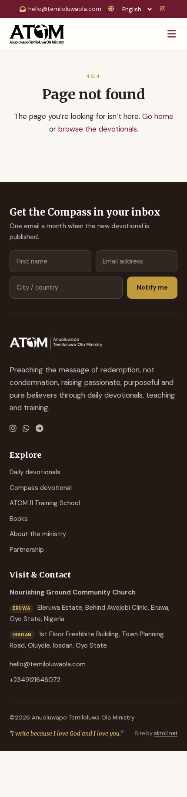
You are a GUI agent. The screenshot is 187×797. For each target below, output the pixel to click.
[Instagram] (164, 9)
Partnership (27, 549)
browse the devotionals (97, 129)
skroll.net (165, 733)
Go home (158, 116)
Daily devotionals (35, 472)
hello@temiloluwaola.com (64, 9)
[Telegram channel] (39, 429)
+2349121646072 (35, 679)
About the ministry (38, 534)
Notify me (152, 287)
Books (19, 518)
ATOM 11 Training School (45, 503)
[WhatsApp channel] (26, 429)
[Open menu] (171, 34)
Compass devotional (41, 487)
